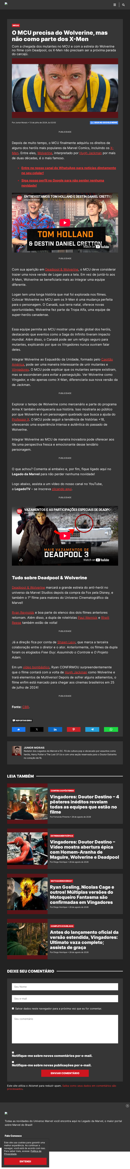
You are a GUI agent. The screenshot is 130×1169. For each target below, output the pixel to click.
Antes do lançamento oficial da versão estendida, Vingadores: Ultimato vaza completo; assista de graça (84, 939)
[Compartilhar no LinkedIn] (55, 729)
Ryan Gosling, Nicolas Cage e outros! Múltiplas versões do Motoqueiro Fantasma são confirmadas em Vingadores (82, 894)
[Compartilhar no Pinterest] (74, 729)
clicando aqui (62, 489)
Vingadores (20, 369)
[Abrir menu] (115, 5)
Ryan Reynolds (23, 612)
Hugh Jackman (90, 153)
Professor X (20, 419)
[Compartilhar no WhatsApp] (111, 729)
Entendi (25, 1161)
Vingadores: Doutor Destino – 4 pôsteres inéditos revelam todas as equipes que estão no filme (84, 804)
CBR (25, 707)
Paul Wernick (87, 618)
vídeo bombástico (36, 667)
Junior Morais (34, 747)
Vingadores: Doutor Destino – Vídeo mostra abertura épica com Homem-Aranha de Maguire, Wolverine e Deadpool (84, 849)
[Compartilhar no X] (37, 729)
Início (16, 25)
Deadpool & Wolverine (61, 269)
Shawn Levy (66, 642)
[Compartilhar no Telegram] (92, 729)
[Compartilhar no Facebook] (18, 729)
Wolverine (44, 153)
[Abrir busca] (123, 5)
